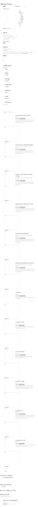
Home (4, 67)
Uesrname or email (6, 36)
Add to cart (17, 325)
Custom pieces (21, 12)
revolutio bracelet (19, 322)
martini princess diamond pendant (24, 145)
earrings (21, 16)
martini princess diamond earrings (24, 204)
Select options (17, 118)
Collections (8, 85)
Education (8, 102)
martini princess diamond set (22, 115)
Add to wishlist (22, 118)
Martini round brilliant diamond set (24, 263)
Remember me (6, 39)
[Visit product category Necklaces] (7, 86)
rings (22, 15)
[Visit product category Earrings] (6, 74)
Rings (6, 73)
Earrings (7, 79)
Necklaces (8, 90)
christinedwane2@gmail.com (8, 477)
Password (4, 38)
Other (6, 96)
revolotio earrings (19, 381)
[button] (30, 6)
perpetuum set (19, 410)
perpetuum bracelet (20, 440)
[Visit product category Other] (6, 92)
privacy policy (25, 53)
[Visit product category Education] (7, 98)
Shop (21, 14)
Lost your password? (6, 41)
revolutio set (18, 292)
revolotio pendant (19, 351)
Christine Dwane (6, 4)
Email (4, 50)
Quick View (7, 141)
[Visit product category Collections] (7, 80)
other (22, 20)
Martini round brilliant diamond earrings (23, 175)
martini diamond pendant (22, 233)
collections (22, 19)
